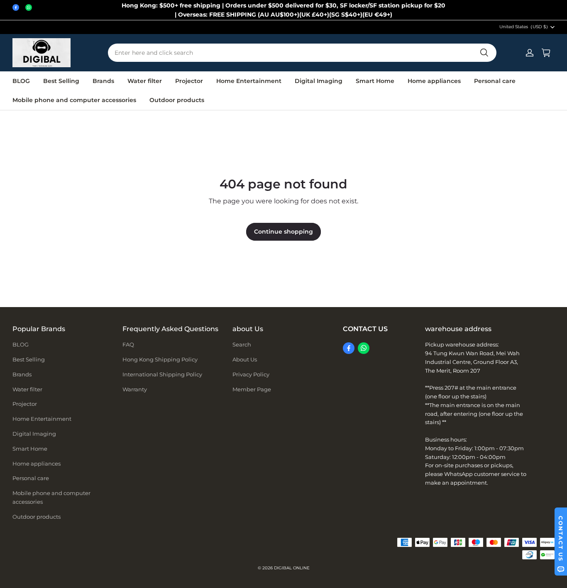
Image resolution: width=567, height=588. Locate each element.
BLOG (21, 81)
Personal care (495, 81)
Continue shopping (283, 231)
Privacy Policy (250, 374)
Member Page (251, 389)
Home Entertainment (248, 81)
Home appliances (434, 81)
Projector (189, 81)
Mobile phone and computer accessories (74, 100)
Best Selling (61, 81)
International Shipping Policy (162, 374)
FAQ (128, 344)
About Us (244, 359)
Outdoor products (176, 100)
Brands (103, 81)
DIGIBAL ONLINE (292, 568)
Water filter (144, 81)
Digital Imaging (318, 81)
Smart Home (375, 81)
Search (241, 344)
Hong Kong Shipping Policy (160, 359)
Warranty (134, 389)
